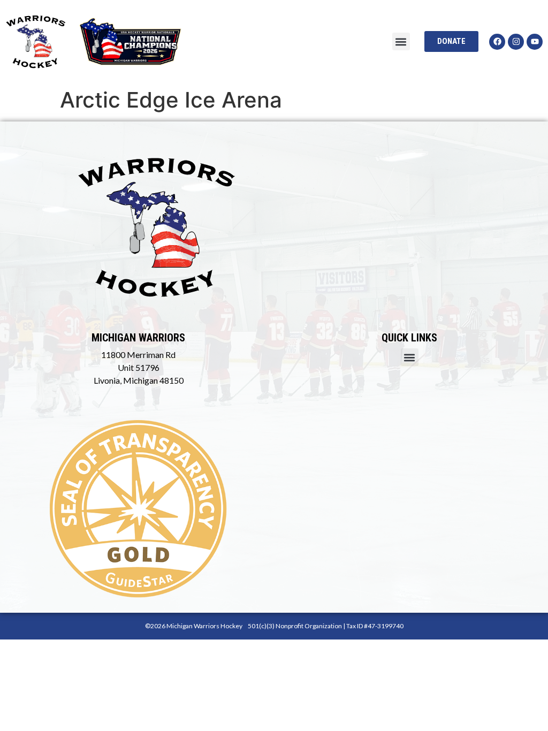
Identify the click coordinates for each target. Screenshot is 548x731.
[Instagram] (516, 42)
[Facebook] (497, 42)
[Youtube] (535, 42)
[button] (401, 41)
